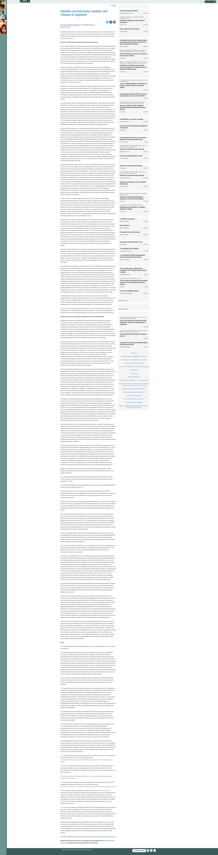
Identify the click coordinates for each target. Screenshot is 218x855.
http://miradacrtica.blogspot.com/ (106, 836)
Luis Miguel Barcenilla (125, 274)
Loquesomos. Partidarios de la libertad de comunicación (134, 366)
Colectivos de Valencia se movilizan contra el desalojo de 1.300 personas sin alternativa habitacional (133, 67)
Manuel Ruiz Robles (124, 221)
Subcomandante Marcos (125, 347)
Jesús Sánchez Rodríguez (71, 25)
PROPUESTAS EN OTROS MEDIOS (134, 305)
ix (61, 766)
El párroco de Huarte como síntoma (132, 149)
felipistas (98, 790)
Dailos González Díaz (124, 259)
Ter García (122, 286)
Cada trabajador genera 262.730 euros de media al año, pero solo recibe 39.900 (133, 95)
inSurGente (134, 353)
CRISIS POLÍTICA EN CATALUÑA (134, 115)
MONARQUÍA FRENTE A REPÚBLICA (134, 6)
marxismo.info (134, 373)
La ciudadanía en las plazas (129, 248)
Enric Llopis (122, 58)
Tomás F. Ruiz (123, 24)
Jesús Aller (122, 201)
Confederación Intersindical (134, 395)
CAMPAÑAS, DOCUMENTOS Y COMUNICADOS (134, 313)
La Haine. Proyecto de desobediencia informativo (134, 356)
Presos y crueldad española (129, 291)
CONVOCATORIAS (134, 296)
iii (61, 652)
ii (60, 646)
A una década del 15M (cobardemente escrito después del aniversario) (132, 256)
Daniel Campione (124, 31)
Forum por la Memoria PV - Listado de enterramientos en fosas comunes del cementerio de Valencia (134, 384)
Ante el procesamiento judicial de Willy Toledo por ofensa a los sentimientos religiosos (133, 322)
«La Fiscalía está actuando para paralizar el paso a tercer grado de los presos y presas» (133, 282)
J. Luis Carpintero (124, 141)
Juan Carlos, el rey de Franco (129, 29)
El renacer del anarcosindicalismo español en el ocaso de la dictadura (131, 198)
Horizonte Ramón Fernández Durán (134, 399)
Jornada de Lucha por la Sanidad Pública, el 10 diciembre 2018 (134, 343)
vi (61, 711)
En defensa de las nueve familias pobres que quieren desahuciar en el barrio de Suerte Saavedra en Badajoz (133, 42)
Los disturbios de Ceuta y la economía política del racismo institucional (133, 138)
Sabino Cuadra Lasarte (125, 151)
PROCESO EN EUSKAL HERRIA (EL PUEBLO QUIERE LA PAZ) (134, 263)
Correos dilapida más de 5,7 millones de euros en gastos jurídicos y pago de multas (133, 85)
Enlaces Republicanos (134, 377)
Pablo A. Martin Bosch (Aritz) (126, 13)
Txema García (123, 168)
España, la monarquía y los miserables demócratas (133, 183)
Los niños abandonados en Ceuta (131, 156)
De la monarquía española (129, 11)
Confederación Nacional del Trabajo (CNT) (133, 392)
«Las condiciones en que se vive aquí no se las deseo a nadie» (133, 55)
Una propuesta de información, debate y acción (133, 335)
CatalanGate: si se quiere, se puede (131, 119)
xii (61, 790)
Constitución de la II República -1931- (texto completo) (134, 380)
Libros (134, 189)
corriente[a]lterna (134, 370)
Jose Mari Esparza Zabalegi (126, 293)
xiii (61, 807)
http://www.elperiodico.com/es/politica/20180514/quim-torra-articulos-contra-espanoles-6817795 (88, 786)
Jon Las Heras (123, 211)
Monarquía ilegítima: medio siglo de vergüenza (132, 21)
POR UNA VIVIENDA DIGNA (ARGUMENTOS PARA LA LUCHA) (134, 35)
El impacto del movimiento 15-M (131, 242)
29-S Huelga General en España (134, 402)
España (92, 25)
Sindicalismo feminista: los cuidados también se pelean (132, 208)
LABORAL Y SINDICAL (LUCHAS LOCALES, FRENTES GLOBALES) (134, 75)
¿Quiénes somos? (139, 851)
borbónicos (105, 790)
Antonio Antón (123, 244)
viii (61, 755)
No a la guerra (124, 225)
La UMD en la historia (127, 219)
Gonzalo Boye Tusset (124, 121)
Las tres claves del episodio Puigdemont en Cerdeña (133, 127)
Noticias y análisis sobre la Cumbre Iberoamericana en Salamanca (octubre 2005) (134, 406)
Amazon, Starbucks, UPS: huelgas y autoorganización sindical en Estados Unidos (133, 107)
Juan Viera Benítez (124, 46)
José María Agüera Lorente (126, 251)
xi (61, 782)
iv (61, 678)
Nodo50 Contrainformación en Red (133, 363)
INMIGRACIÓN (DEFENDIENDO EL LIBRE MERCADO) (134, 133)
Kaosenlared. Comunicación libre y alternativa (134, 360)
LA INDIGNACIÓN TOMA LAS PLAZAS (134, 238)
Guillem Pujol (123, 130)
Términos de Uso (96, 849)
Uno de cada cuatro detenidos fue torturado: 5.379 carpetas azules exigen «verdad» (133, 270)
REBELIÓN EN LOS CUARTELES (134, 215)
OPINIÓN (134, 161)
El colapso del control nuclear (130, 232)
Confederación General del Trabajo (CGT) (134, 389)
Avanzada (202, 1)
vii (61, 724)
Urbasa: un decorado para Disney (131, 166)
